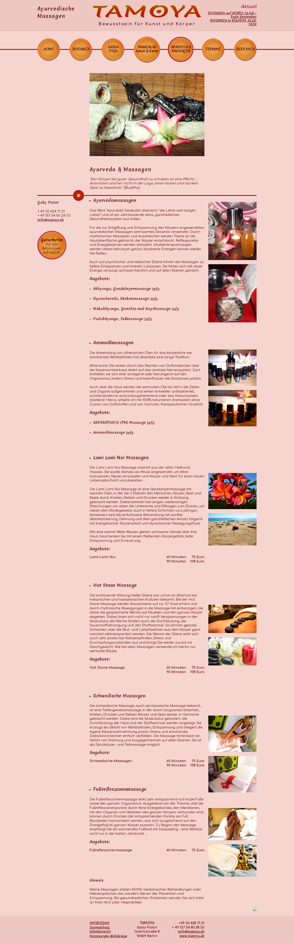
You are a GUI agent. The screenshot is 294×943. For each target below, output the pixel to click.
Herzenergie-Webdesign (108, 936)
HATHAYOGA (113, 49)
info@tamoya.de (50, 220)
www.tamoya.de (192, 936)
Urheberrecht (100, 931)
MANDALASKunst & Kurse (147, 49)
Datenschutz (100, 927)
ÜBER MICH (245, 49)
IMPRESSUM (99, 923)
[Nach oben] (255, 910)
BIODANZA (81, 49)
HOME (48, 49)
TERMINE (213, 49)
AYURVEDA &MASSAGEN (181, 49)
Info (155, 289)
